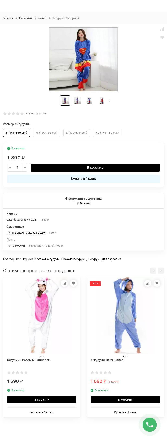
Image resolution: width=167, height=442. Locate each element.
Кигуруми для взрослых (104, 259)
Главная (8, 18)
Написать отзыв (36, 113)
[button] (109, 100)
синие (42, 18)
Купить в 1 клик (83, 179)
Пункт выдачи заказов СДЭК (25, 232)
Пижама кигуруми (73, 259)
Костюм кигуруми (47, 259)
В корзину (95, 167)
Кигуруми (25, 18)
